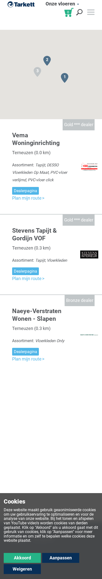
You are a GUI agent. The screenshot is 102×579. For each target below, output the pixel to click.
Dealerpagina (25, 190)
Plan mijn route (27, 198)
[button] (65, 78)
